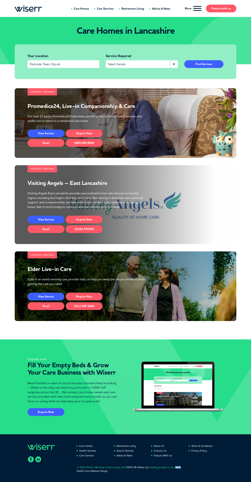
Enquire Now (46, 412)
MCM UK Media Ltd (137, 467)
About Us (159, 446)
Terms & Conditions (202, 446)
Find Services (204, 64)
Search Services (125, 450)
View (46, 133)
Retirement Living (132, 8)
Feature (221, 8)
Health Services (87, 450)
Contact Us (160, 450)
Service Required (118, 56)
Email (46, 143)
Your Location (38, 56)
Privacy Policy (199, 450)
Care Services (105, 8)
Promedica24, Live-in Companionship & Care (81, 106)
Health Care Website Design (92, 471)
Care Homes (81, 8)
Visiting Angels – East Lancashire (67, 183)
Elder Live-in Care (49, 269)
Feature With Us (163, 455)
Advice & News (161, 8)
